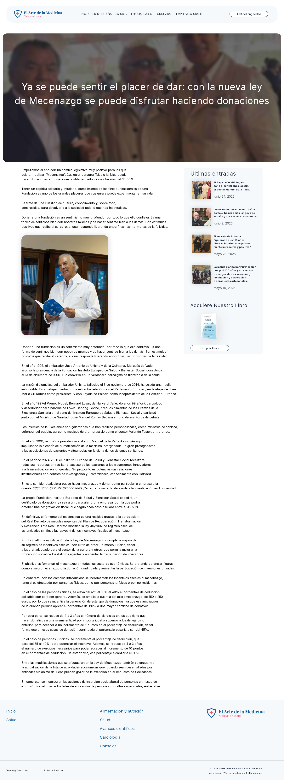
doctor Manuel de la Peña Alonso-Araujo (111, 441)
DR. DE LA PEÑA (102, 13)
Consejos (108, 746)
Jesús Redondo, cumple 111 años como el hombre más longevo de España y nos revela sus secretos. (236, 213)
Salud (11, 720)
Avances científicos (117, 728)
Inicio (11, 711)
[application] (125, 14)
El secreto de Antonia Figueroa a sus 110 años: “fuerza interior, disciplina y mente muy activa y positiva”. (232, 241)
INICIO (85, 13)
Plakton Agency (254, 773)
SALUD (120, 13)
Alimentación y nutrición (122, 711)
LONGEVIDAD (164, 13)
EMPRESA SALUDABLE (189, 13)
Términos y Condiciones (17, 770)
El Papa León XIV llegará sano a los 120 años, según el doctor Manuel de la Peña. (232, 186)
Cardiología (110, 737)
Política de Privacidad (54, 770)
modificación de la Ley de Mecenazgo (73, 540)
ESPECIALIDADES (141, 13)
